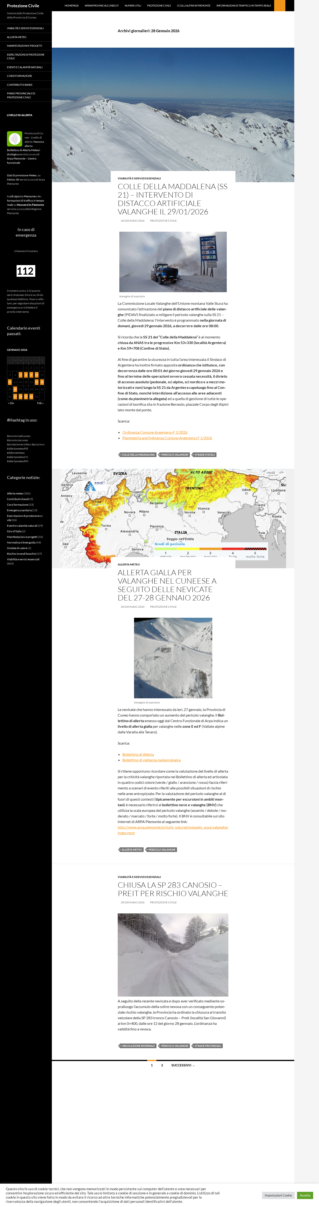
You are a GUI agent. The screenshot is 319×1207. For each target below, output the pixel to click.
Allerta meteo (129, 564)
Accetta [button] (305, 1195)
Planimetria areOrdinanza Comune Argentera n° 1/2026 (167, 438)
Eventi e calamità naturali (25, 67)
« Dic (11, 403)
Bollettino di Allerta (138, 754)
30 (31, 396)
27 (15, 396)
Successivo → (183, 1065)
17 (36, 382)
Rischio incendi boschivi (21, 553)
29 (26, 396)
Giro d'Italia (14, 531)
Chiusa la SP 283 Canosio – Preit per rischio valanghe (173, 889)
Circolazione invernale (138, 1045)
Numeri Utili (133, 5)
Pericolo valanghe (174, 454)
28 (20, 396)
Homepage (72, 5)
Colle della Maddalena (138, 454)
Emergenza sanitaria (19, 510)
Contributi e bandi (19, 84)
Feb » (40, 403)
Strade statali (205, 454)
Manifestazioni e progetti (24, 45)
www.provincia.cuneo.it (102, 5)
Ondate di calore (17, 548)
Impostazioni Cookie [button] (278, 1195)
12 (9, 382)
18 (42, 382)
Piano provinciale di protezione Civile (21, 95)
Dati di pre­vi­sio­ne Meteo (22, 175)
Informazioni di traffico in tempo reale (243, 5)
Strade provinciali (208, 1045)
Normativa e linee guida (21, 542)
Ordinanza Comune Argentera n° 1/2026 (155, 432)
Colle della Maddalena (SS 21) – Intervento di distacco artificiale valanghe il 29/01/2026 (172, 198)
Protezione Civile (23, 5)
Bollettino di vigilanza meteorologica (151, 760)
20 (15, 389)
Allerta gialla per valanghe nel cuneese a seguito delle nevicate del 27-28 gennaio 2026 (167, 585)
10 (36, 374)
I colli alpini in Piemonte (193, 5)
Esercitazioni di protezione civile (25, 56)
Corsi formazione (19, 75)
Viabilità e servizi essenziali (139, 178)
